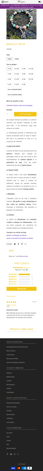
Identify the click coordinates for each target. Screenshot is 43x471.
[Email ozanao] (18, 454)
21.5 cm (16, 84)
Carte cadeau (10, 422)
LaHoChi (8, 381)
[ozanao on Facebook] (7, 454)
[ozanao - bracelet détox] (21, 24)
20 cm (23, 79)
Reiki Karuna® (10, 377)
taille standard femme (14, 89)
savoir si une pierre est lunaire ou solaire (19, 238)
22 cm (23, 84)
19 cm (9, 79)
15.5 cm (16, 68)
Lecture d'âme (10, 355)
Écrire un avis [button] (21, 289)
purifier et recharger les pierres (16, 235)
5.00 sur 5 (27, 268)
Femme (9, 59)
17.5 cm (16, 74)
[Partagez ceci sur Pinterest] (21, 244)
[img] (11, 302)
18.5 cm (30, 74)
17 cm (9, 74)
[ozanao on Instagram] (15, 454)
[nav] (5, 2)
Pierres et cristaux (11, 407)
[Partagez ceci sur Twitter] (14, 244)
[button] (13, 274)
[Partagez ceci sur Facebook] (18, 244)
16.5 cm (30, 68)
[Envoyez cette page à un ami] (25, 244)
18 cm (23, 74)
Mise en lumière (10, 351)
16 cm (23, 68)
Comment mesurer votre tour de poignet (19, 105)
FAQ (7, 444)
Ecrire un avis (23, 256)
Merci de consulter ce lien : (15, 101)
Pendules (9, 410)
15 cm (9, 68)
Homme (17, 59)
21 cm (9, 84)
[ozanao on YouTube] (11, 454)
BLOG (8, 437)
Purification (9, 418)
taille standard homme (15, 94)
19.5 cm (16, 79)
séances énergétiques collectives (15, 362)
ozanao (23, 464)
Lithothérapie (10, 392)
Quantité (9, 110)
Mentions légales (11, 448)
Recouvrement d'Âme (12, 358)
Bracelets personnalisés (13, 403)
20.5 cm (30, 79)
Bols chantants (10, 384)
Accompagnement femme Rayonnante (17, 347)
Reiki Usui (9, 373)
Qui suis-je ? (9, 433)
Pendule (8, 388)
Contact (8, 440)
